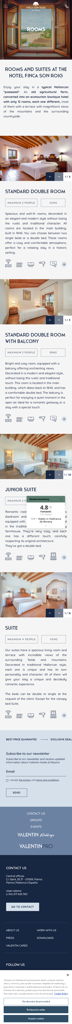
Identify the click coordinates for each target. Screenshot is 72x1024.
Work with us (46, 930)
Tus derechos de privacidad (36, 1001)
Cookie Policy (61, 993)
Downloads (45, 938)
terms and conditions (47, 780)
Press (10, 938)
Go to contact (22, 906)
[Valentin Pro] (36, 846)
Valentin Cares (17, 945)
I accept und (34, 780)
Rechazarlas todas (36, 1009)
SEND (16, 792)
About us (12, 930)
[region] (36, 997)
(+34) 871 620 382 (16, 894)
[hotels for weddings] (36, 835)
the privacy (25, 780)
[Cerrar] (68, 975)
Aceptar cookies (36, 1018)
